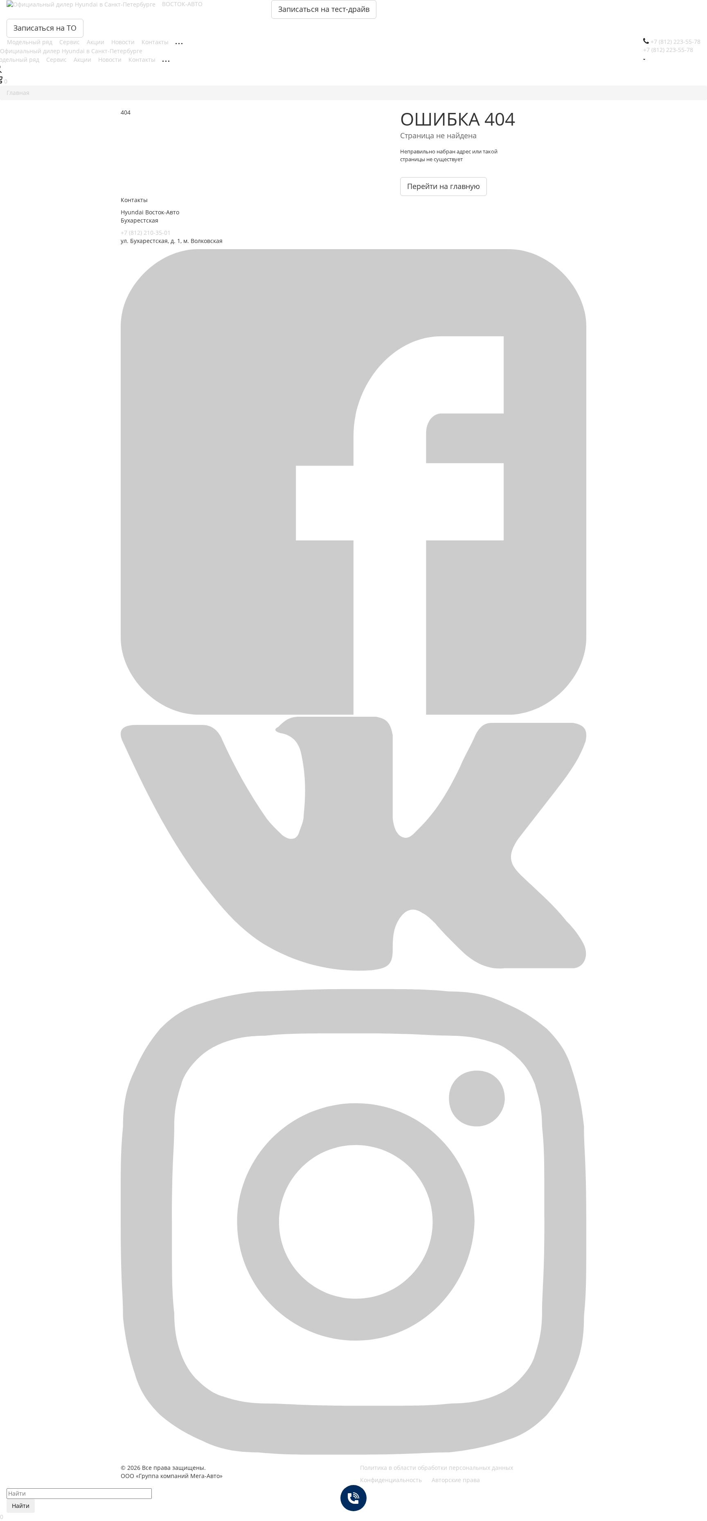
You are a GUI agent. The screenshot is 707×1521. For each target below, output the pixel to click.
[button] (353, 712)
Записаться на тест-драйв (323, 9)
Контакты (156, 42)
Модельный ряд (30, 42)
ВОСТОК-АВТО (182, 4)
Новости (123, 42)
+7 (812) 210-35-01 (146, 232)
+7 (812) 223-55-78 (668, 50)
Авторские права (456, 1480)
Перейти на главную (443, 186)
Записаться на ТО (45, 28)
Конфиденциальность (391, 1480)
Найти (20, 1506)
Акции (96, 42)
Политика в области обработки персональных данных (436, 1468)
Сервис (70, 42)
